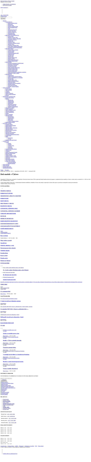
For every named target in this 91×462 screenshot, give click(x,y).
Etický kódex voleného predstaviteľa (15, 46)
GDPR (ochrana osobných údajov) (15, 76)
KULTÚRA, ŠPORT (7, 123)
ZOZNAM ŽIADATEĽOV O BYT (9, 223)
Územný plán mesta (12, 30)
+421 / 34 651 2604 (12, 418)
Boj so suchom (4, 235)
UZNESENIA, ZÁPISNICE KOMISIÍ (10, 211)
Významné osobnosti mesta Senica (12, 134)
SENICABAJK (6, 165)
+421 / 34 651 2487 (12, 422)
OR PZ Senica (11, 116)
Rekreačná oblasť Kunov (10, 153)
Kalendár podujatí (8, 124)
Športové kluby (8, 131)
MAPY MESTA (6, 164)
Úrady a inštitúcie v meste (10, 110)
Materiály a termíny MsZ (13, 37)
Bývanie (7, 95)
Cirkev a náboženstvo (9, 112)
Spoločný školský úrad (12, 57)
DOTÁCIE (3, 216)
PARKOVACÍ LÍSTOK (6, 193)
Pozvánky (7, 170)
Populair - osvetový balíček (13, 86)
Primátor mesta (11, 25)
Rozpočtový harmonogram (13, 64)
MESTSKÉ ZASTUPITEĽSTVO (12, 35)
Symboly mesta (11, 145)
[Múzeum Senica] (4, 384)
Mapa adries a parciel (6, 240)
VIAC (1, 231)
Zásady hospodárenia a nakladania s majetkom (17, 72)
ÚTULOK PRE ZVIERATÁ (39, 282)
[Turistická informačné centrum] (6, 383)
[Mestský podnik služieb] (5, 385)
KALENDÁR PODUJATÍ (7, 323)
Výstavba (7, 91)
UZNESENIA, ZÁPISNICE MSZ (9, 208)
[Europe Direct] (3, 388)
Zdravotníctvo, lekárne (9, 107)
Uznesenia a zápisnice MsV (13, 45)
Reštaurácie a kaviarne (9, 159)
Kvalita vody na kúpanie (10, 161)
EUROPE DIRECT (29, 282)
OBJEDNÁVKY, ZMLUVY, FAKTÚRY (10, 196)
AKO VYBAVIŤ (6, 87)
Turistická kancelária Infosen (11, 149)
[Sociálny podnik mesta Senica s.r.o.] (7, 387)
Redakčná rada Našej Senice (11, 140)
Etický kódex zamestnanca (13, 59)
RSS (36, 446)
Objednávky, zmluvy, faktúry (13, 73)
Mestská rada (10, 40)
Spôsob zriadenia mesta (12, 23)
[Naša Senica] (3, 390)
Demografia (10, 147)
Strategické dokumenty (12, 29)
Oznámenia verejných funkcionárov (15, 47)
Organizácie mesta (11, 34)
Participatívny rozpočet (12, 65)
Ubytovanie (7, 157)
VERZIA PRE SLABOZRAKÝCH (10, 453)
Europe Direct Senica (9, 97)
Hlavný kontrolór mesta (12, 27)
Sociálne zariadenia (9, 108)
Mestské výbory (11, 44)
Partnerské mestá (11, 33)
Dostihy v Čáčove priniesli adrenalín (12, 340)
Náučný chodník (8, 154)
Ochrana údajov (11, 446)
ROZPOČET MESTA (6, 206)
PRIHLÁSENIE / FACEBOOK (9, 4)
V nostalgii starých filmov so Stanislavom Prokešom (16, 354)
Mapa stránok (40, 446)
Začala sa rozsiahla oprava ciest (11, 333)
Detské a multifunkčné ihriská (11, 152)
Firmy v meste (6, 402)
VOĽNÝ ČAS (6, 141)
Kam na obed (3, 255)
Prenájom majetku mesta (12, 69)
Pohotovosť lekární (5, 260)
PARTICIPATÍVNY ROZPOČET (9, 221)
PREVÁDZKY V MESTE (7, 203)
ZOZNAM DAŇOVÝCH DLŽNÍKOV (10, 226)
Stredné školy (10, 103)
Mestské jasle (10, 100)
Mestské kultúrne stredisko (10, 125)
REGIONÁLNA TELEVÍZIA (51, 282)
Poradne (7, 113)
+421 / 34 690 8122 (11, 416)
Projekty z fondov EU (12, 32)
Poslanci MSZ (10, 36)
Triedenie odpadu (4, 250)
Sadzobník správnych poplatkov (14, 83)
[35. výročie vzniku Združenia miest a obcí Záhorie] (13, 267)
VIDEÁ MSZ (3, 284)
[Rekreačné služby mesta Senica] (7, 386)
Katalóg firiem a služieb (10, 122)
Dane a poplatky (8, 89)
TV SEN (2, 325)
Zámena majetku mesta (12, 71)
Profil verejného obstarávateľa (14, 67)
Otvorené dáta (10, 78)
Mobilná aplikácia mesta (12, 61)
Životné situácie (8, 88)
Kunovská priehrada (12, 162)
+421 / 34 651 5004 (4, 15)
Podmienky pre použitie (29, 446)
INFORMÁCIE (8, 74)
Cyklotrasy (7, 151)
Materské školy (11, 101)
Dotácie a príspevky (9, 93)
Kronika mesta (8, 135)
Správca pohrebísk (9, 114)
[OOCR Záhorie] (4, 394)
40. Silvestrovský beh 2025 (9, 274)
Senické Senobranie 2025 (9, 279)
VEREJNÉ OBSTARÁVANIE (8, 213)
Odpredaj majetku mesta (12, 68)
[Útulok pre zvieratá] (4, 392)
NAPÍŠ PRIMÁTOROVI (6, 228)
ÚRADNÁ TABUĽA (5, 190)
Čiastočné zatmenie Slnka (9, 347)
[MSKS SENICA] (4, 382)
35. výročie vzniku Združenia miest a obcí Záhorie (15, 270)
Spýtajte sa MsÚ (11, 50)
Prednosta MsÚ (11, 52)
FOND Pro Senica (11, 82)
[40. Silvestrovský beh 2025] (9, 272)
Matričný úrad (10, 56)
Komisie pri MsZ (11, 42)
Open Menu (3, 18)
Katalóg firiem (4, 253)
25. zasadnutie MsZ (5, 291)
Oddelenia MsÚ (11, 54)
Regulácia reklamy (11, 84)
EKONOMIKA (8, 62)
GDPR (16, 446)
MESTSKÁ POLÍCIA (13, 282)
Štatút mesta (10, 24)
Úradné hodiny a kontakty (13, 49)
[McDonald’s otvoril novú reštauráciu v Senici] (9, 314)
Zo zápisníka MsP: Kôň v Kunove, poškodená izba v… (14, 309)
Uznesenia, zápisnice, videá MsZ (14, 38)
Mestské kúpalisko (11, 163)
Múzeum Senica (8, 126)
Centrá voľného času (12, 105)
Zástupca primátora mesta (13, 26)
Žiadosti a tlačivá (11, 58)
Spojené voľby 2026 (7, 166)
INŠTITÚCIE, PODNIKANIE (9, 96)
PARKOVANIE (4, 198)
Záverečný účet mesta (12, 66)
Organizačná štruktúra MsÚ (13, 53)
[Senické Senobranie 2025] (8, 277)
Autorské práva (3, 446)
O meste (7, 142)
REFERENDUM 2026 (7, 167)
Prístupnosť (21, 446)
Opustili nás (3, 243)
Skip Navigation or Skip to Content (7, 1)
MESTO (4, 20)
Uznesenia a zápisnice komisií (14, 43)
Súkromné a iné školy (12, 104)
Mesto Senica (3, 293)
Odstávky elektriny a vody (7, 245)
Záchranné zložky (8, 115)
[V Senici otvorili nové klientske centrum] (8, 298)
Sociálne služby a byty (12, 79)
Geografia (10, 146)
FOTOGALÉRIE (4, 263)
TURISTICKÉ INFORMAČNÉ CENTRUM (73, 282)
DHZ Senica (10, 120)
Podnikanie (7, 92)
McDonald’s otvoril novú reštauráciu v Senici (11, 317)
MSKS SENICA (60, 282)
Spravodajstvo (3, 303)
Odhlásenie (4, 379)
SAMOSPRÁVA (8, 22)
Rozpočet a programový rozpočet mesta (15, 63)
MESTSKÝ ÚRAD (9, 48)
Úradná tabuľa (11, 75)
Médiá (6, 136)
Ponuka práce (4, 258)
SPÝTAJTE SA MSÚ (7, 5)
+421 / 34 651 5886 (12, 420)
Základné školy (11, 102)
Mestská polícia (11, 117)
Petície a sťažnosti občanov (13, 81)
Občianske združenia (9, 111)
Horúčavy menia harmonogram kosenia (13, 361)
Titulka (1, 170)
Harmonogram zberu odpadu (8, 248)
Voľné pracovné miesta (12, 85)
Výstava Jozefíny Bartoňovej (10, 368)
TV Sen (9, 138)
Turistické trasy (8, 150)
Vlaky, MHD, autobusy (10, 160)
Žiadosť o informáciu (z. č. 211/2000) (15, 77)
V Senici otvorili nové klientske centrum (10, 301)
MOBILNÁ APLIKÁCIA (6, 218)
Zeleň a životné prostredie (10, 94)
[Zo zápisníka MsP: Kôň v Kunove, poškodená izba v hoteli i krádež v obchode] (16, 306)
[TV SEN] (2, 391)
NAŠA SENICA (21, 282)
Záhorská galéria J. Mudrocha (11, 127)
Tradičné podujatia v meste (10, 155)
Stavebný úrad (11, 55)
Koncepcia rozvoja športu (10, 132)
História (9, 143)
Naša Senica (10, 137)
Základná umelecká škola (13, 106)
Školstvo (7, 98)
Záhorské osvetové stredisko (11, 130)
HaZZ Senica (10, 118)
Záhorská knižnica (9, 128)
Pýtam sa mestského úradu (8, 404)
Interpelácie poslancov (12, 39)
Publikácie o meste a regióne (11, 156)
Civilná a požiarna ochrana (13, 121)
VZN (9, 28)
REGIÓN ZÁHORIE (4, 282)
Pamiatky (10, 144)
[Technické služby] (4, 393)
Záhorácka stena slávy (9, 133)
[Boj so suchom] (3, 232)
